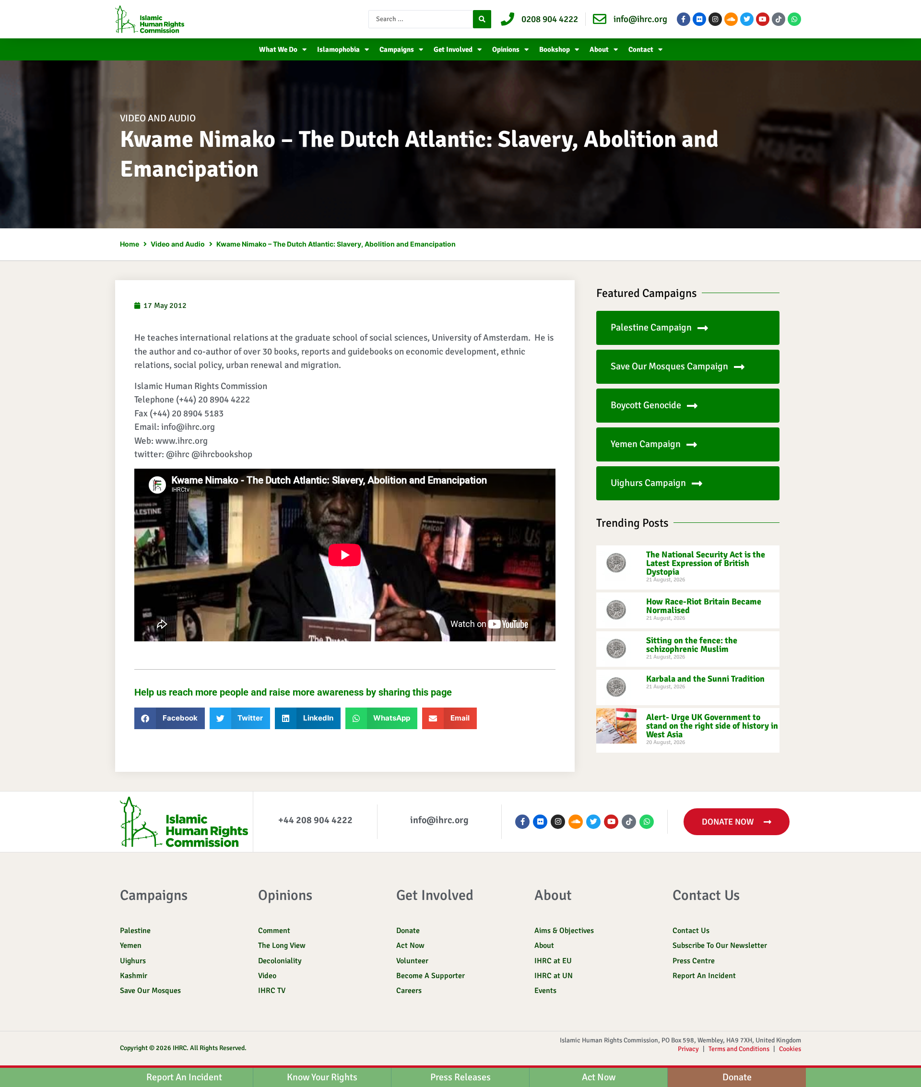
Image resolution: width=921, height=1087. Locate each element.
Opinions (506, 49)
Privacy (688, 1049)
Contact (640, 49)
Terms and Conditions (738, 1049)
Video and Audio (158, 118)
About (599, 49)
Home (129, 244)
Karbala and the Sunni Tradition (705, 678)
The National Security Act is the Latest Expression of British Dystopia (705, 563)
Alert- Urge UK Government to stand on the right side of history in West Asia (712, 726)
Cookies (790, 1049)
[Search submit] (482, 19)
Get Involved (453, 49)
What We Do (278, 49)
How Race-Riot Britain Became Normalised (703, 605)
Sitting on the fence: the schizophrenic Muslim (691, 644)
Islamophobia (338, 49)
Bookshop (554, 49)
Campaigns (396, 49)
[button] (169, 718)
